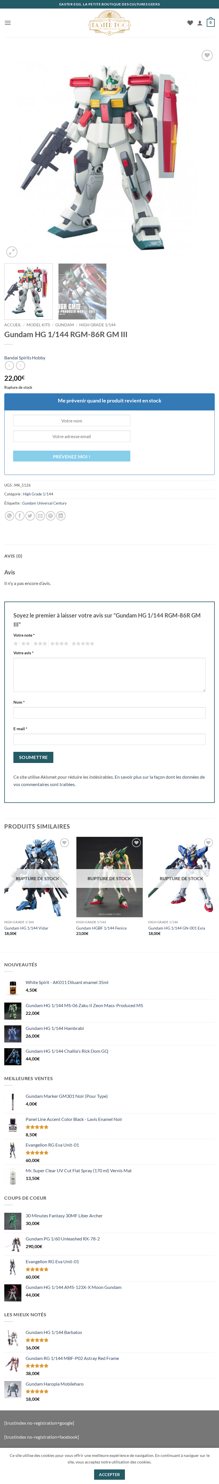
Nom (19, 702)
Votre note (24, 635)
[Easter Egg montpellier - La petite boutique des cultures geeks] (109, 23)
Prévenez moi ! (72, 456)
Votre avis (23, 652)
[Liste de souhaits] (190, 23)
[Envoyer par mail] (40, 516)
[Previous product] (20, 365)
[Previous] (16, 154)
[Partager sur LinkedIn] (61, 516)
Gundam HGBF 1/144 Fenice (101, 928)
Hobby (38, 357)
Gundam (64, 325)
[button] (7, 23)
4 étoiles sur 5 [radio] (58, 643)
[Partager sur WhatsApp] (9, 516)
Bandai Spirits (17, 357)
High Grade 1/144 (97, 325)
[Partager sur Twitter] (30, 516)
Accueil (12, 325)
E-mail (20, 728)
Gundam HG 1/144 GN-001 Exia (176, 928)
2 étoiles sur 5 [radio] (24, 643)
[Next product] (9, 365)
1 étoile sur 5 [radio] (15, 643)
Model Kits (38, 325)
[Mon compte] (200, 23)
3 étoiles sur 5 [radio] (39, 643)
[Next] (203, 154)
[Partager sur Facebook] (20, 516)
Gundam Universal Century (44, 503)
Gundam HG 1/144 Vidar (26, 928)
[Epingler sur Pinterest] (50, 516)
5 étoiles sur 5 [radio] (82, 643)
